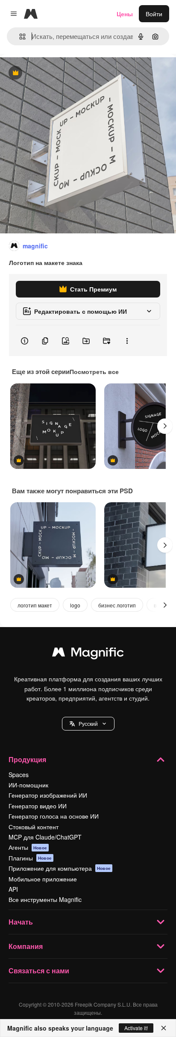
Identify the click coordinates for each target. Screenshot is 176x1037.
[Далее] (165, 426)
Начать (21, 922)
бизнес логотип (117, 605)
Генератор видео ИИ (38, 805)
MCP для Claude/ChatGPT (45, 837)
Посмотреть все (94, 371)
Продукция (27, 759)
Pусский (88, 723)
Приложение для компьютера (60, 868)
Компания (26, 946)
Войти (154, 13)
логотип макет (35, 605)
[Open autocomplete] (19, 36)
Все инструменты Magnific (45, 899)
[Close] (163, 1028)
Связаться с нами (39, 970)
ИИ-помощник (28, 785)
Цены (125, 13)
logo (75, 605)
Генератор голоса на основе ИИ (54, 816)
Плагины (30, 858)
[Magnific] (88, 654)
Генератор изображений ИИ (48, 795)
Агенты (28, 847)
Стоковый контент (34, 826)
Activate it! (136, 1027)
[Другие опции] (126, 340)
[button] (88, 724)
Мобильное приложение (43, 879)
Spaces (19, 774)
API (13, 889)
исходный (57, 73)
